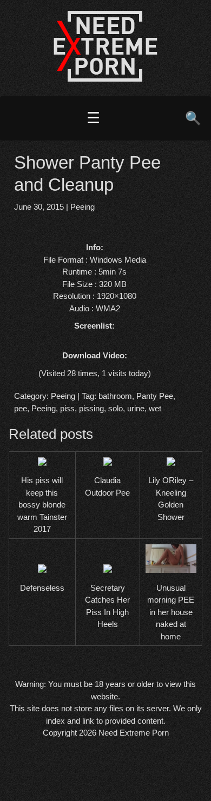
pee (20, 408)
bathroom (115, 396)
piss (67, 408)
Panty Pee (154, 396)
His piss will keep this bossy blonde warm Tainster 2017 (42, 504)
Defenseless (42, 587)
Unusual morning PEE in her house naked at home (170, 612)
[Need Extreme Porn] (105, 78)
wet (155, 408)
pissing (91, 408)
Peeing (82, 206)
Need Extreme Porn (133, 732)
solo (115, 408)
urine (135, 408)
